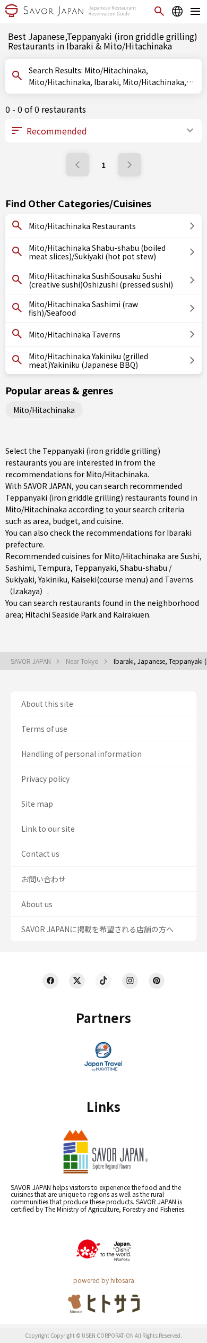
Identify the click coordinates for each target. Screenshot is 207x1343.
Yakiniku (52, 579)
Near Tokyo (83, 661)
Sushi (190, 556)
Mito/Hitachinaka (44, 409)
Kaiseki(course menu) (109, 579)
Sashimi (19, 567)
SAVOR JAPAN (32, 661)
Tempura (54, 567)
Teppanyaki (95, 567)
